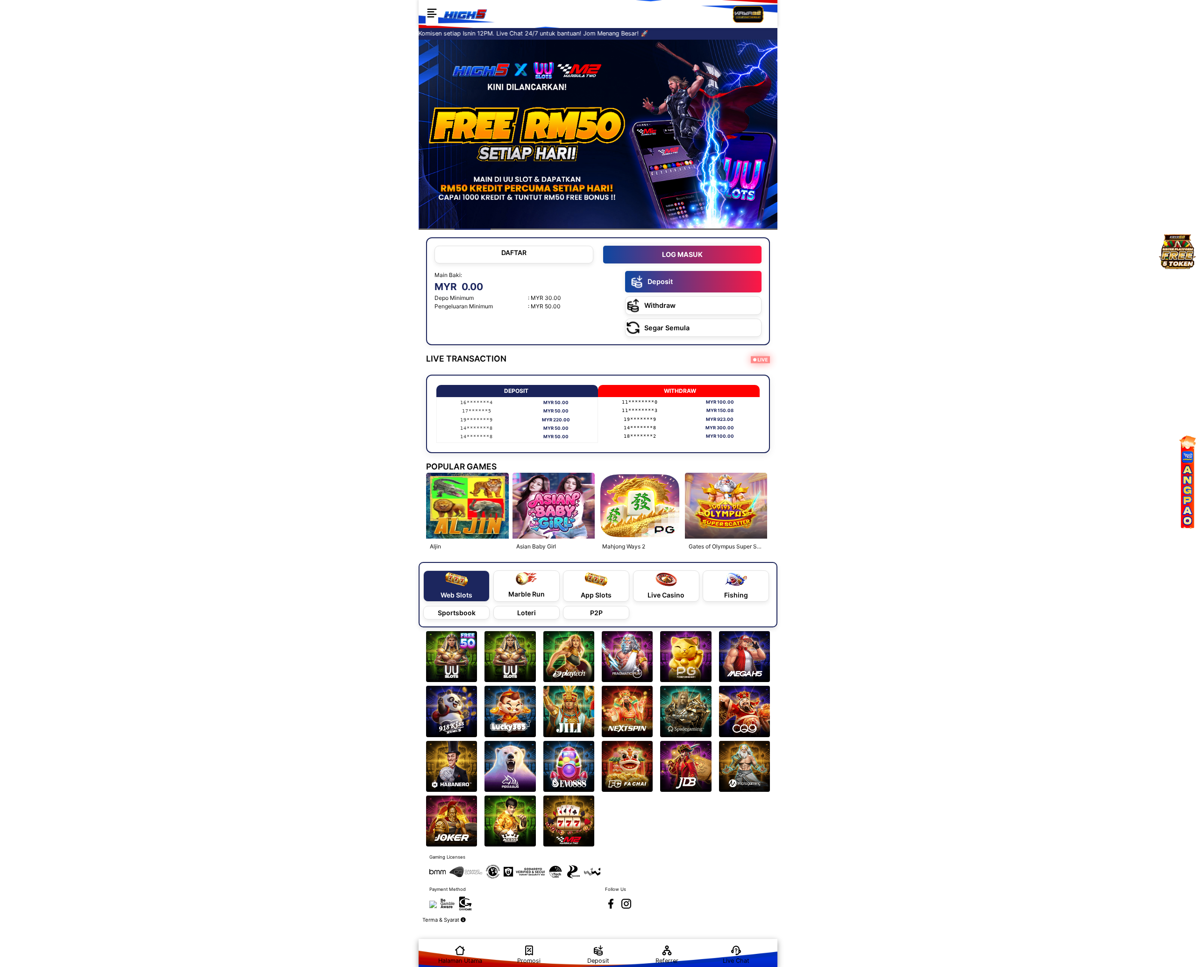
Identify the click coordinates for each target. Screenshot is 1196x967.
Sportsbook (457, 613)
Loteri (526, 613)
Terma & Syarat (441, 920)
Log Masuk (682, 254)
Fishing (736, 595)
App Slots (596, 595)
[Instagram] (626, 904)
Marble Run (526, 594)
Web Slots (456, 595)
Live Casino (666, 595)
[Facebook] (611, 904)
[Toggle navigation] (432, 14)
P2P (596, 613)
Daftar (514, 252)
